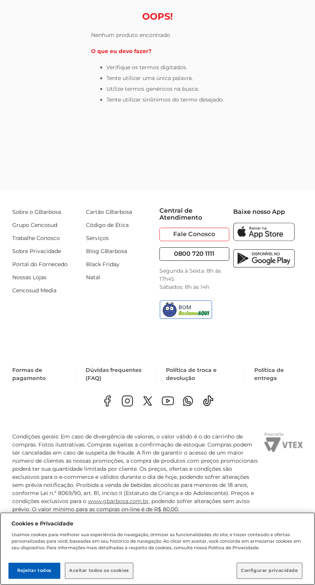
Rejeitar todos (34, 570)
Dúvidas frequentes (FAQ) (113, 374)
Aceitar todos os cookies (99, 570)
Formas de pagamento (29, 374)
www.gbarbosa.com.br (118, 501)
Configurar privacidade (269, 570)
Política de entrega (269, 374)
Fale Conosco (194, 234)
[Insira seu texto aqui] (188, 402)
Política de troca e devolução (191, 374)
